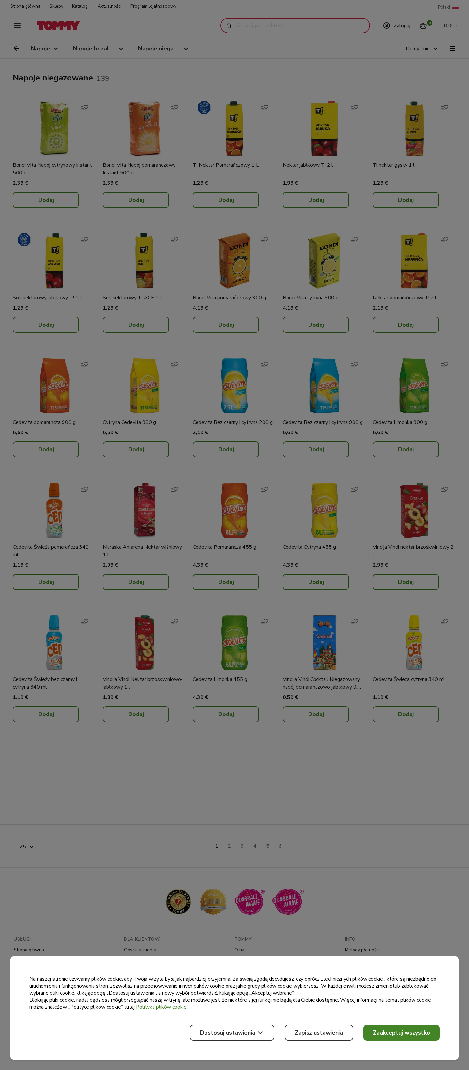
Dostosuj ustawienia (227, 1032)
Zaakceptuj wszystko (401, 1032)
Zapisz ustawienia (319, 1032)
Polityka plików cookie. (162, 1007)
